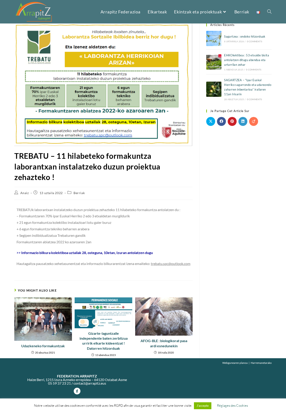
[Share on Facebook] (221, 121)
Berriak (79, 193)
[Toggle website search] (269, 11)
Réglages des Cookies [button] (232, 405)
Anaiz (24, 193)
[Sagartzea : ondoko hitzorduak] (213, 38)
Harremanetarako (261, 362)
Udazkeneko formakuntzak (43, 346)
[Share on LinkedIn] (242, 121)
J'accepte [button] (203, 405)
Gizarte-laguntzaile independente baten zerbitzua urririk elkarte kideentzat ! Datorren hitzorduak (104, 340)
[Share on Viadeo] (253, 121)
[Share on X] (210, 121)
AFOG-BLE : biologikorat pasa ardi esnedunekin (164, 343)
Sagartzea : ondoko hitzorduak (244, 36)
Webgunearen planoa (235, 362)
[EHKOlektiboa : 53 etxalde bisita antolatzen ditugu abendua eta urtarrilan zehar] (213, 62)
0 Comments (254, 41)
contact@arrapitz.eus (90, 383)
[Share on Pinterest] (232, 121)
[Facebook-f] (77, 391)
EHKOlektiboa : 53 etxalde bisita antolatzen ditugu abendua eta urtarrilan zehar (246, 59)
